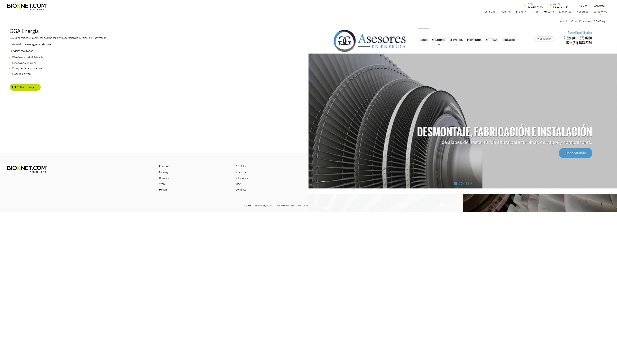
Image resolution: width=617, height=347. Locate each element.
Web (162, 183)
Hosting (163, 189)
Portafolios (571, 21)
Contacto (599, 5)
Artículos (582, 5)
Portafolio (164, 166)
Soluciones (241, 178)
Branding (164, 178)
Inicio (561, 21)
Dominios (240, 166)
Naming (163, 172)
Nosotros (240, 172)
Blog (238, 183)
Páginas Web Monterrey (255, 205)
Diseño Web (585, 21)
